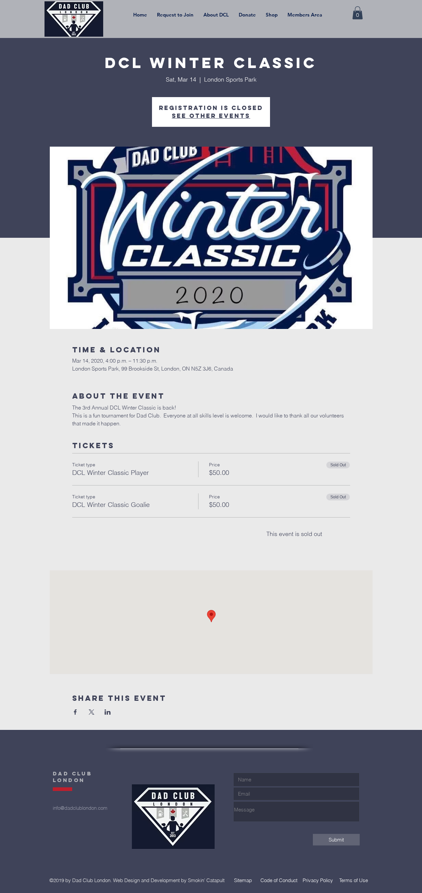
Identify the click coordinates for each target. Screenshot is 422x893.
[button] (216, 15)
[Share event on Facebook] (75, 712)
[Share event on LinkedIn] (108, 712)
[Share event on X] (91, 712)
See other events (211, 116)
